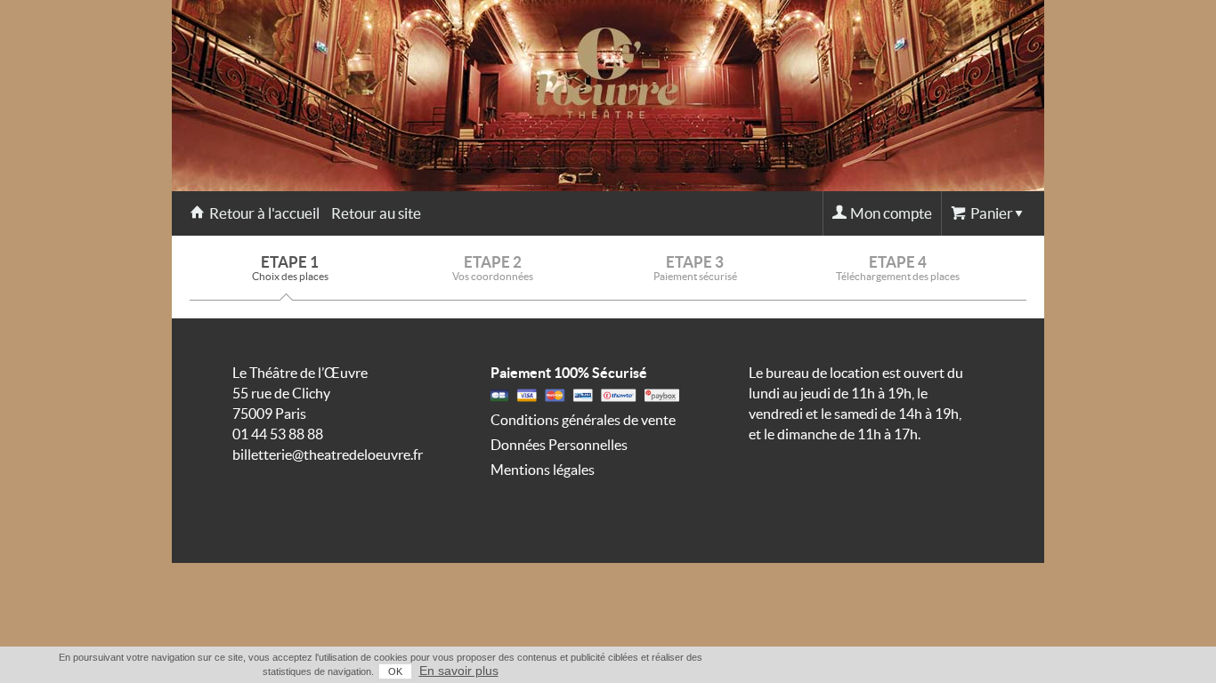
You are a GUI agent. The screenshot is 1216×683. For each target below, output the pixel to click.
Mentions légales (542, 470)
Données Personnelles (559, 445)
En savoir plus (459, 670)
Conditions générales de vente (583, 420)
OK (395, 671)
